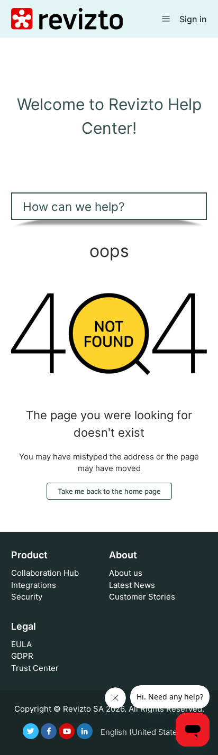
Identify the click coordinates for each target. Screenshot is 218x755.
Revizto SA (83, 709)
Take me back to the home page (109, 491)
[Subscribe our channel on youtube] (67, 731)
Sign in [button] (193, 19)
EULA (21, 644)
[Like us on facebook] (49, 731)
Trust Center (35, 668)
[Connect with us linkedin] (85, 731)
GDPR (22, 656)
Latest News (132, 585)
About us (125, 573)
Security (26, 597)
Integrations (33, 585)
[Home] (67, 18)
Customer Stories (142, 597)
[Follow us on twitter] (31, 731)
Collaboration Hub (45, 573)
